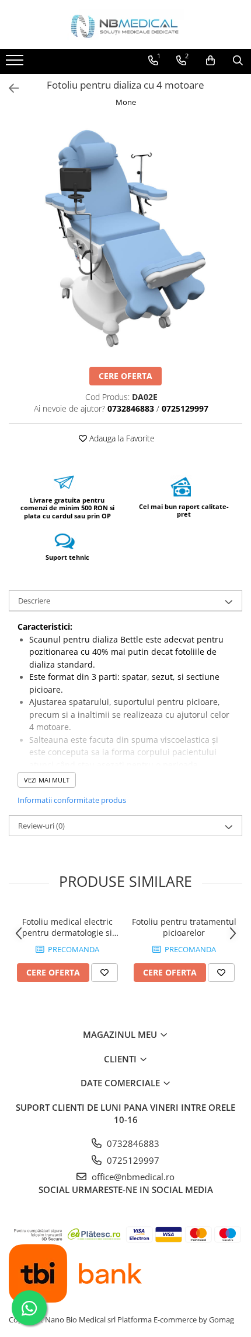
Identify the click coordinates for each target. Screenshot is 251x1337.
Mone (126, 102)
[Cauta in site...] (238, 60)
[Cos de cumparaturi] (210, 60)
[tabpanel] (125, 238)
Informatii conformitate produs (72, 800)
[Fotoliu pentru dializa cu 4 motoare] (125, 238)
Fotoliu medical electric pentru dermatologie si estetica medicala (67, 927)
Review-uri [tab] (41, 825)
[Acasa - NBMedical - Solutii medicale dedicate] (125, 24)
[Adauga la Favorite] (104, 972)
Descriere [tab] (34, 600)
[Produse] (16, 63)
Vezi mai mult (46, 779)
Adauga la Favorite (121, 438)
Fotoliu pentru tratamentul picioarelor (184, 927)
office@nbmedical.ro (132, 1176)
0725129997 (131, 1160)
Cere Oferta (125, 375)
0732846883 (131, 1143)
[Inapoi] (9, 88)
